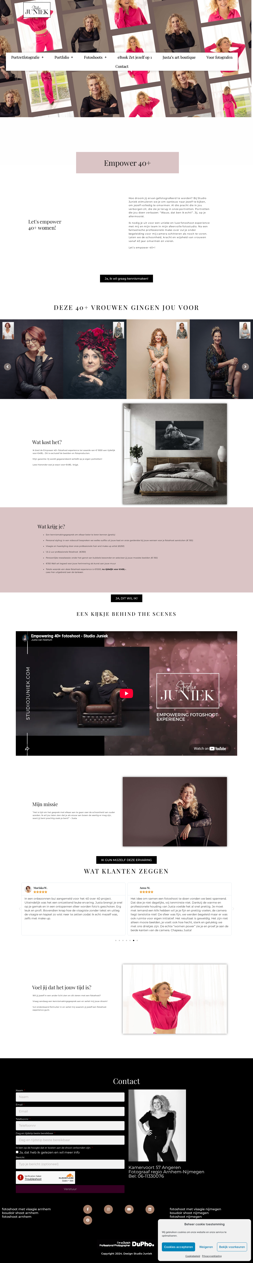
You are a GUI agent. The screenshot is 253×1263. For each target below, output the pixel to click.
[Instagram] (108, 1209)
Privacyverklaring (212, 1256)
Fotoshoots (93, 57)
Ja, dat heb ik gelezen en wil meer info (49, 1152)
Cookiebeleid (192, 1256)
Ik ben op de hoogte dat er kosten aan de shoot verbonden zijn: (53, 1148)
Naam (20, 1090)
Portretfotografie (25, 57)
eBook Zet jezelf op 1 (135, 57)
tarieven (79, 572)
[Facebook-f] (87, 1209)
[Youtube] (129, 1209)
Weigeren (206, 1247)
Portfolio (62, 57)
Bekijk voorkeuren (232, 1247)
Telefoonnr (22, 1119)
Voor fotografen (219, 57)
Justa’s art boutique (179, 57)
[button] (20, 909)
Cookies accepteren (178, 1247)
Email (19, 1105)
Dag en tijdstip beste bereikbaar (35, 1133)
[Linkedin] (149, 1209)
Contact (121, 66)
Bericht (20, 1157)
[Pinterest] (87, 1220)
